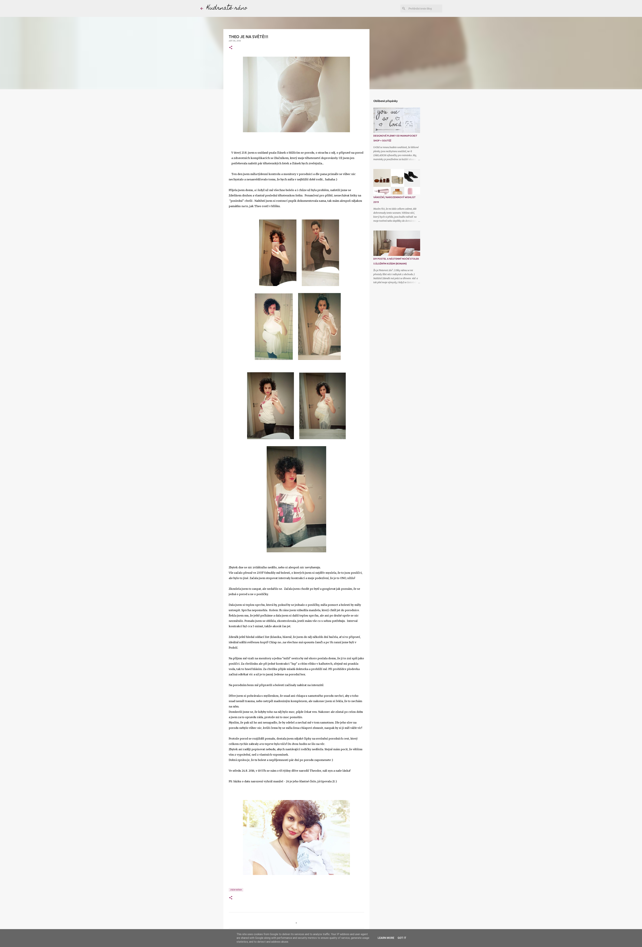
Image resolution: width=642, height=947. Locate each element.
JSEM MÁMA (236, 890)
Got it (402, 937)
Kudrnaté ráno (226, 8)
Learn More (386, 937)
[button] (231, 47)
